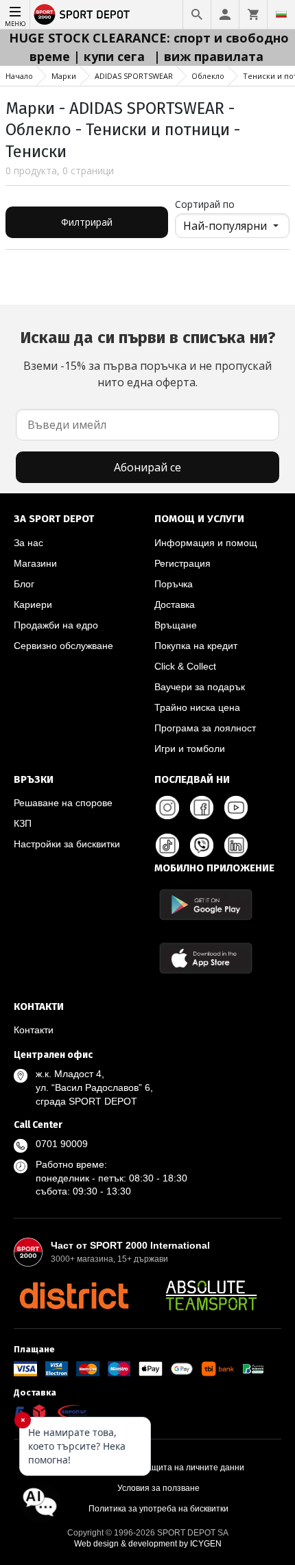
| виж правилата (208, 56)
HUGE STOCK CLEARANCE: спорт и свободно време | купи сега (149, 47)
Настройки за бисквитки (67, 843)
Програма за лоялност (205, 727)
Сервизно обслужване (63, 645)
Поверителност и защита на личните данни (158, 1467)
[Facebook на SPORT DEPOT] (202, 808)
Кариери (33, 604)
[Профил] (225, 14)
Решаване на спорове (63, 802)
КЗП (23, 823)
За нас (28, 542)
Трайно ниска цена (197, 707)
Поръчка (173, 583)
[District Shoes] (74, 1295)
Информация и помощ (205, 542)
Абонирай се (147, 467)
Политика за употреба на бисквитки (158, 1509)
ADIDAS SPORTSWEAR (134, 76)
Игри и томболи (189, 748)
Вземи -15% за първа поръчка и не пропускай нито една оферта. (148, 359)
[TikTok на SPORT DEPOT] (167, 845)
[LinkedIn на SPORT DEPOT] (236, 845)
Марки (63, 76)
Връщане (175, 625)
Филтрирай (87, 221)
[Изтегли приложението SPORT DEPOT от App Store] (205, 958)
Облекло (207, 76)
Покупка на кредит (195, 645)
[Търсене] (197, 14)
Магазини (35, 563)
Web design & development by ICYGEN (148, 1544)
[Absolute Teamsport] (212, 1295)
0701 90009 (62, 1143)
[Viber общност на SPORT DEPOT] (202, 845)
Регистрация (182, 563)
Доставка (174, 604)
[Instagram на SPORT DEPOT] (167, 808)
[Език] (281, 14)
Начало (19, 76)
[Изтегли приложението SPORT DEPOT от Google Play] (205, 905)
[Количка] (253, 14)
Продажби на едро (56, 625)
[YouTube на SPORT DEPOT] (236, 808)
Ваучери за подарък (199, 686)
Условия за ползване (158, 1488)
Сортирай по (205, 204)
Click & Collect (185, 666)
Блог (24, 583)
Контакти (34, 1029)
